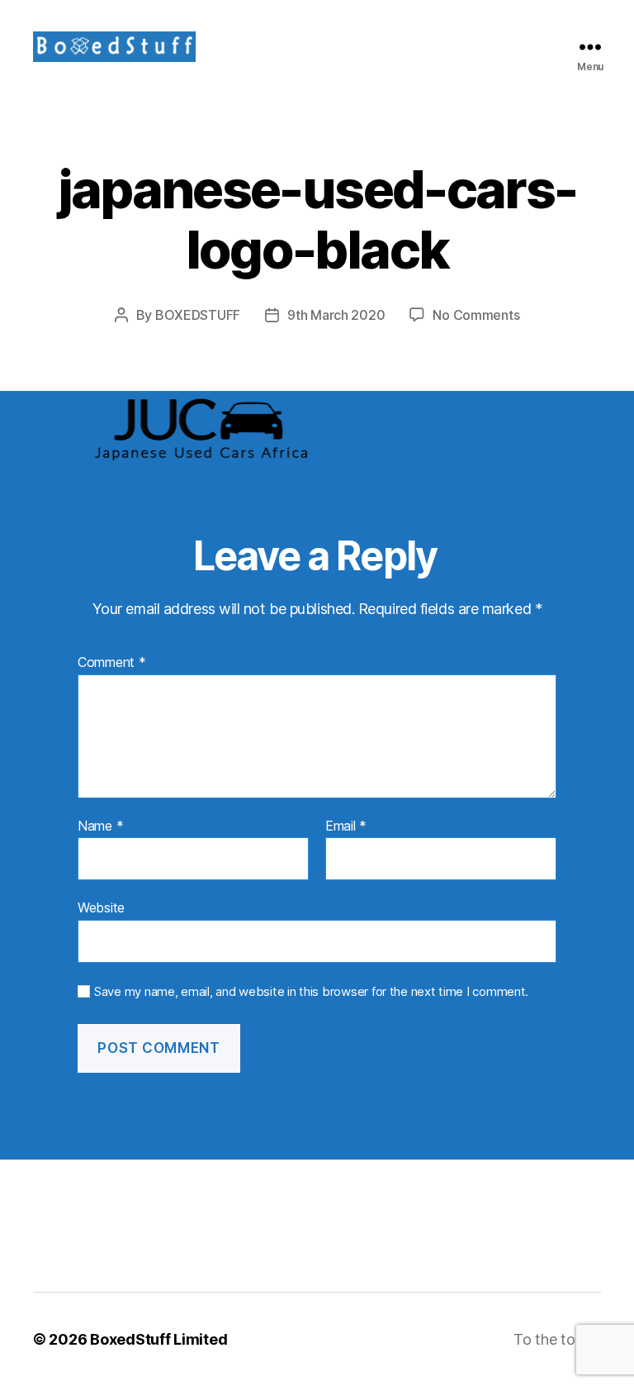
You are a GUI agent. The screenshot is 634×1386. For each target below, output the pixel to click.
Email (346, 826)
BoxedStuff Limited (158, 1339)
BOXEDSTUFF (197, 315)
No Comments (476, 315)
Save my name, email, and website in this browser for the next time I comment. (311, 991)
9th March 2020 (336, 315)
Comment (112, 662)
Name (100, 826)
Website (101, 907)
